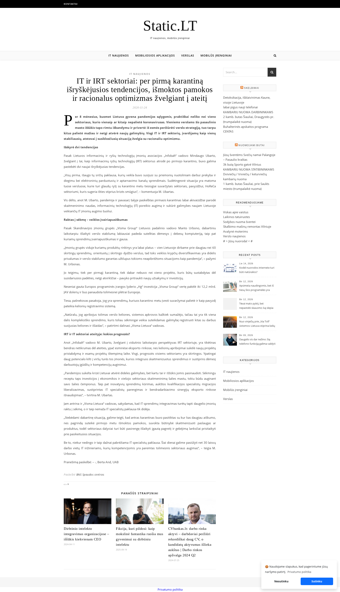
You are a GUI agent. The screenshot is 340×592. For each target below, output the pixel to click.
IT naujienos (118, 55)
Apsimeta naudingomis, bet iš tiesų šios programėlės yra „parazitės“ (256, 288)
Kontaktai (71, 3)
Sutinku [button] (316, 581)
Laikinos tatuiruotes (236, 217)
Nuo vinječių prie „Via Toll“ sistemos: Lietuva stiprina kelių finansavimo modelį (257, 324)
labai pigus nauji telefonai (240, 107)
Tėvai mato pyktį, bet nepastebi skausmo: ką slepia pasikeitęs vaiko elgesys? (256, 306)
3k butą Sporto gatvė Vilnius (242, 164)
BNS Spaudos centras (90, 474)
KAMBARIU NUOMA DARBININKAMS (248, 112)
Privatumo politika (170, 589)
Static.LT (170, 25)
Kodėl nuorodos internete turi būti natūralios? (256, 270)
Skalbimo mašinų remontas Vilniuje (247, 226)
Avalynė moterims (235, 231)
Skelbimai (251, 88)
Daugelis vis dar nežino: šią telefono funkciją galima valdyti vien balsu (257, 342)
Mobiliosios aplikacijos (155, 55)
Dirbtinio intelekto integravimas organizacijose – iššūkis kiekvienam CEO (86, 534)
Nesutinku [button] (281, 581)
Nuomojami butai (251, 145)
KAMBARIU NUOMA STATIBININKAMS (248, 169)
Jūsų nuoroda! (237, 241)
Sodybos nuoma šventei (239, 222)
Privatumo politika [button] (299, 572)
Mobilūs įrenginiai (216, 55)
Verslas (187, 55)
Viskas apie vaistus (235, 212)
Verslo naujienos (234, 236)
